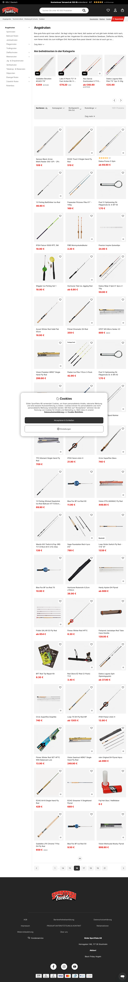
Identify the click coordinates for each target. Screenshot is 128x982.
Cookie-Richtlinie (75, 412)
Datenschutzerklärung (54, 412)
